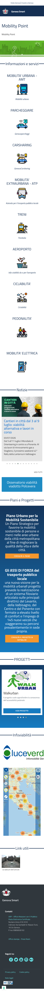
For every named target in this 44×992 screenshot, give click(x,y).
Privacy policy (10, 972)
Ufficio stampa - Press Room (19, 939)
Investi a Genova (27, 3)
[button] (7, 463)
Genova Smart (18, 11)
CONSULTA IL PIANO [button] (22, 556)
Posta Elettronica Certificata (19, 919)
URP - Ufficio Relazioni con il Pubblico (22, 916)
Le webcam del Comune (10, 869)
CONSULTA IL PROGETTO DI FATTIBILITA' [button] (22, 638)
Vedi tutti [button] (38, 472)
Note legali (9, 978)
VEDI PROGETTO (21, 710)
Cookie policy (24, 972)
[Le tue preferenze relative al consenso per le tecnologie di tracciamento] (4, 988)
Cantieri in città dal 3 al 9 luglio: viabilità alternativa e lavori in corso (21, 426)
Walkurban (10, 693)
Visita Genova (16, 3)
